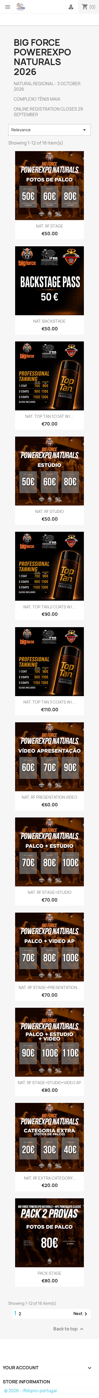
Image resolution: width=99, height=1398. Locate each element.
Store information (26, 1382)
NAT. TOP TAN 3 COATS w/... (49, 702)
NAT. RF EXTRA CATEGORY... (49, 1178)
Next (81, 1314)
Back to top (69, 1328)
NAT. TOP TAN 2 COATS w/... (49, 607)
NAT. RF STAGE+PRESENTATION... (49, 987)
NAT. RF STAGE (49, 226)
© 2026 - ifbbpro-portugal (30, 1391)
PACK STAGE (50, 1273)
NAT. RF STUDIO (49, 511)
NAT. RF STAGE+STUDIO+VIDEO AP (49, 1082)
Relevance (49, 130)
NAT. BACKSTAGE (49, 321)
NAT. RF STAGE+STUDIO (50, 892)
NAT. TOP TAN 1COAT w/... (49, 416)
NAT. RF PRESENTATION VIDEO (49, 797)
